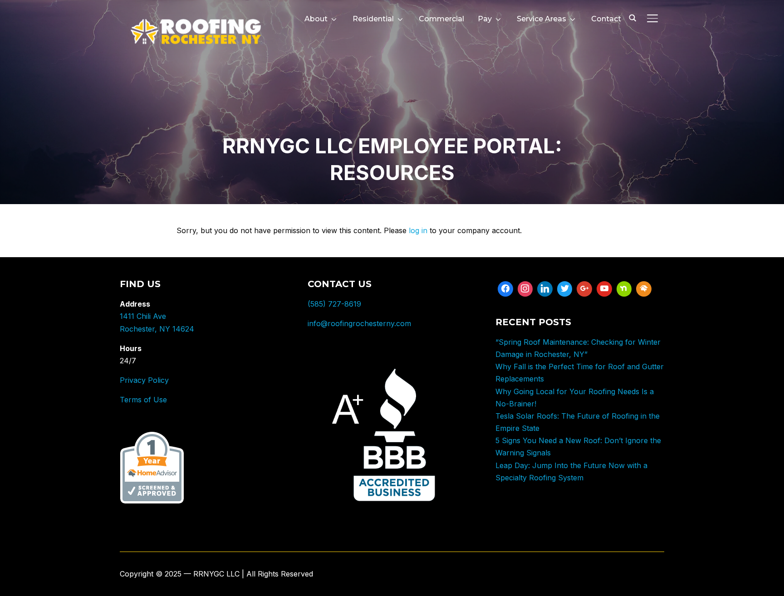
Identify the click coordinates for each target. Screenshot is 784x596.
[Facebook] (505, 289)
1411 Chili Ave (143, 316)
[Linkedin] (545, 289)
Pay (485, 19)
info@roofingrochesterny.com (359, 323)
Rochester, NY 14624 (157, 328)
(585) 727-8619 (334, 303)
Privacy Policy (144, 380)
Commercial (441, 19)
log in (418, 230)
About (316, 19)
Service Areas (541, 19)
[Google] (584, 289)
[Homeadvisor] (644, 289)
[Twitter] (565, 289)
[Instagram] (525, 289)
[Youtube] (604, 289)
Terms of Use (143, 399)
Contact (606, 19)
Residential (373, 19)
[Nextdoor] (624, 289)
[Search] (632, 17)
